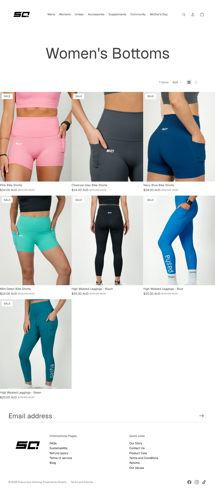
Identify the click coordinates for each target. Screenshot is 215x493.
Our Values (136, 468)
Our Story (135, 443)
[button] (177, 82)
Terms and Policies (82, 482)
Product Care (138, 453)
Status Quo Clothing (30, 482)
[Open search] (184, 14)
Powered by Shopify (55, 482)
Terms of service (61, 458)
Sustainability (59, 448)
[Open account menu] (192, 14)
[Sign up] (202, 416)
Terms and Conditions (143, 458)
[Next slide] (65, 240)
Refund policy (59, 453)
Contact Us (136, 448)
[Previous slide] (6, 240)
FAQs (53, 443)
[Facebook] (189, 482)
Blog (53, 463)
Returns (134, 463)
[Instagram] (196, 482)
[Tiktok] (204, 482)
